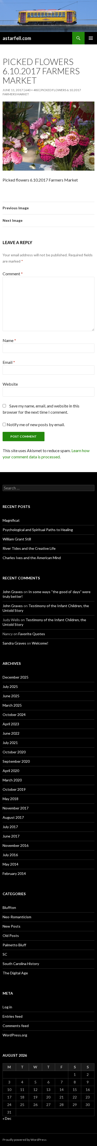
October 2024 (14, 714)
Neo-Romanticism (17, 917)
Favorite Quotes (31, 634)
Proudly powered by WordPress (25, 1140)
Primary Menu (91, 38)
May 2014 (10, 864)
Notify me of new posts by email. (36, 424)
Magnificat (11, 520)
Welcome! (40, 643)
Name (9, 340)
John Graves (13, 591)
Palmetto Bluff (14, 945)
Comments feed (16, 1025)
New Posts (11, 926)
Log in (7, 1007)
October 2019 (14, 789)
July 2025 (10, 686)
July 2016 (10, 855)
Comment (13, 273)
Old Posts (11, 935)
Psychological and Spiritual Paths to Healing (38, 529)
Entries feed (13, 1016)
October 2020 (14, 752)
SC (5, 954)
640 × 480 (32, 90)
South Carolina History (21, 963)
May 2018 (10, 798)
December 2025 (15, 677)
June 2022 (11, 733)
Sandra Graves (14, 643)
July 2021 (10, 742)
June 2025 (11, 696)
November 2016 (15, 845)
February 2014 (14, 873)
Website (10, 383)
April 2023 (11, 724)
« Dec (7, 1118)
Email (9, 362)
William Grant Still (17, 539)
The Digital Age (15, 973)
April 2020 (11, 770)
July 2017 (10, 827)
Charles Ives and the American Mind (32, 557)
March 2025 (12, 705)
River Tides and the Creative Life (29, 548)
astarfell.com (17, 38)
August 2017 (13, 817)
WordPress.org (15, 1035)
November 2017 (15, 808)
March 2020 (12, 780)
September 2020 (16, 761)
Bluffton (9, 907)
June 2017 (11, 836)
